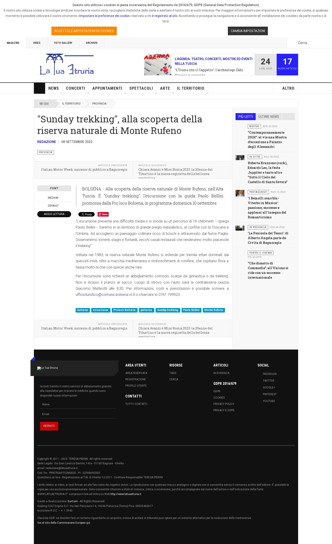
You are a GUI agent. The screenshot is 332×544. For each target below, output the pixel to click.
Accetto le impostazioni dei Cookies (84, 31)
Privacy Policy (223, 404)
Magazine (13, 42)
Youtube (269, 401)
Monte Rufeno (213, 310)
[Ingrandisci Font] (68, 197)
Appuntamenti (107, 88)
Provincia (99, 103)
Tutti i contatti (136, 404)
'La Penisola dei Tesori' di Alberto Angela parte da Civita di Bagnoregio (268, 238)
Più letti (245, 116)
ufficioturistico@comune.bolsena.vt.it (105, 294)
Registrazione (135, 379)
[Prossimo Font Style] (68, 205)
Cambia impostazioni (248, 31)
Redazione (46, 142)
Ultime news (268, 116)
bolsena (82, 310)
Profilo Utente (136, 385)
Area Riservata (136, 373)
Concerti (75, 88)
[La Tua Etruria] (66, 64)
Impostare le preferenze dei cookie (104, 16)
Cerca (173, 379)
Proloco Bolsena (124, 310)
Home (39, 88)
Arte (165, 88)
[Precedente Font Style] (39, 205)
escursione (101, 310)
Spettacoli (141, 88)
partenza (146, 310)
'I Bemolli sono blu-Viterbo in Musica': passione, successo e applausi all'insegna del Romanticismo (267, 207)
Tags (172, 373)
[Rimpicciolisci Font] (39, 197)
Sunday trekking (168, 310)
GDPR (216, 391)
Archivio (92, 42)
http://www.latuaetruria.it (125, 494)
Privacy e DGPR (223, 410)
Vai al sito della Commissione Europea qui (63, 522)
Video (36, 42)
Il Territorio (190, 88)
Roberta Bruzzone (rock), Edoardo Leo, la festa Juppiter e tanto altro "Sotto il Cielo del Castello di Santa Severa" (268, 172)
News (53, 88)
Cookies (219, 397)
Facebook (270, 374)
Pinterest (270, 394)
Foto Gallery (63, 42)
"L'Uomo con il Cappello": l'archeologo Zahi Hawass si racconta (209, 72)
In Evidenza (221, 373)
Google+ (269, 387)
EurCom (73, 501)
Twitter (268, 380)
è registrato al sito (164, 16)
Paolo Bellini (191, 310)
